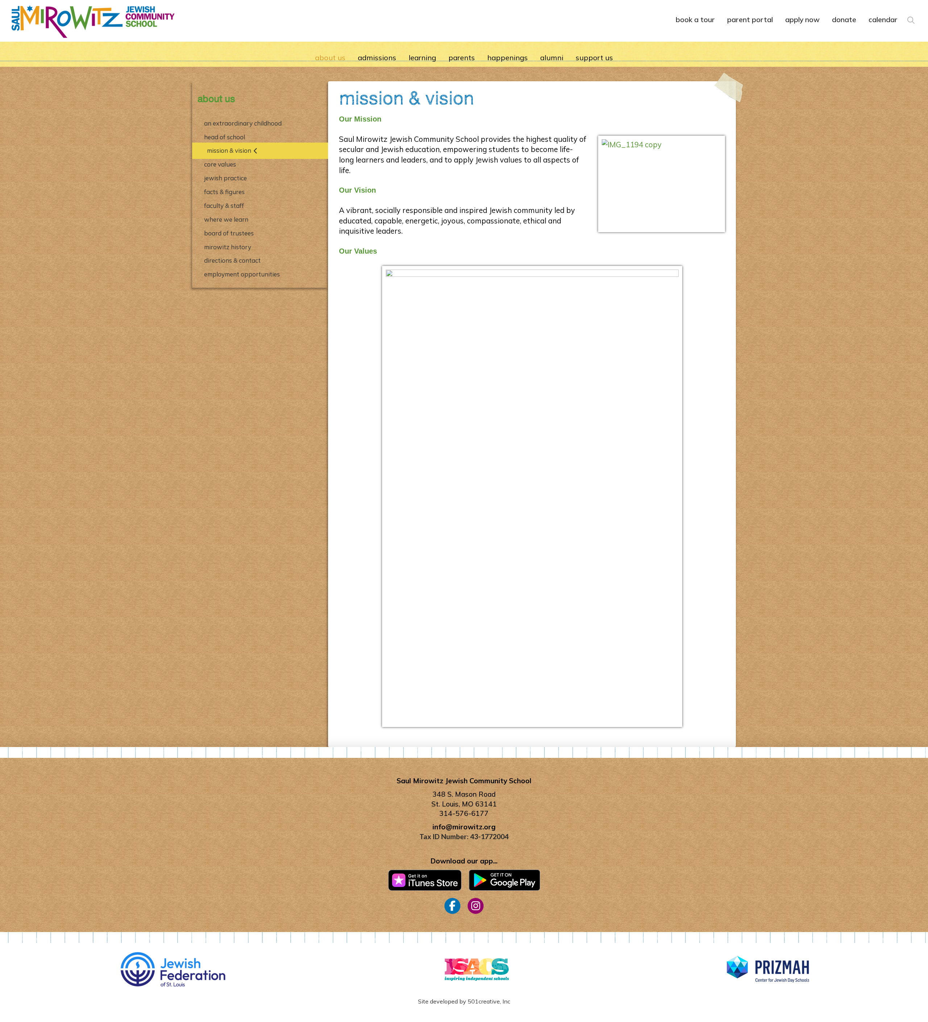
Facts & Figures (224, 192)
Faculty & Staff (224, 205)
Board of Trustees (229, 233)
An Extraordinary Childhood (243, 123)
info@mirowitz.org (464, 826)
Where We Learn (226, 219)
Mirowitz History (227, 247)
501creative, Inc (489, 1001)
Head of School (224, 137)
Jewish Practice (225, 178)
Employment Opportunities (242, 274)
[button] (910, 19)
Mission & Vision (229, 150)
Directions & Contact (232, 260)
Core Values (220, 164)
